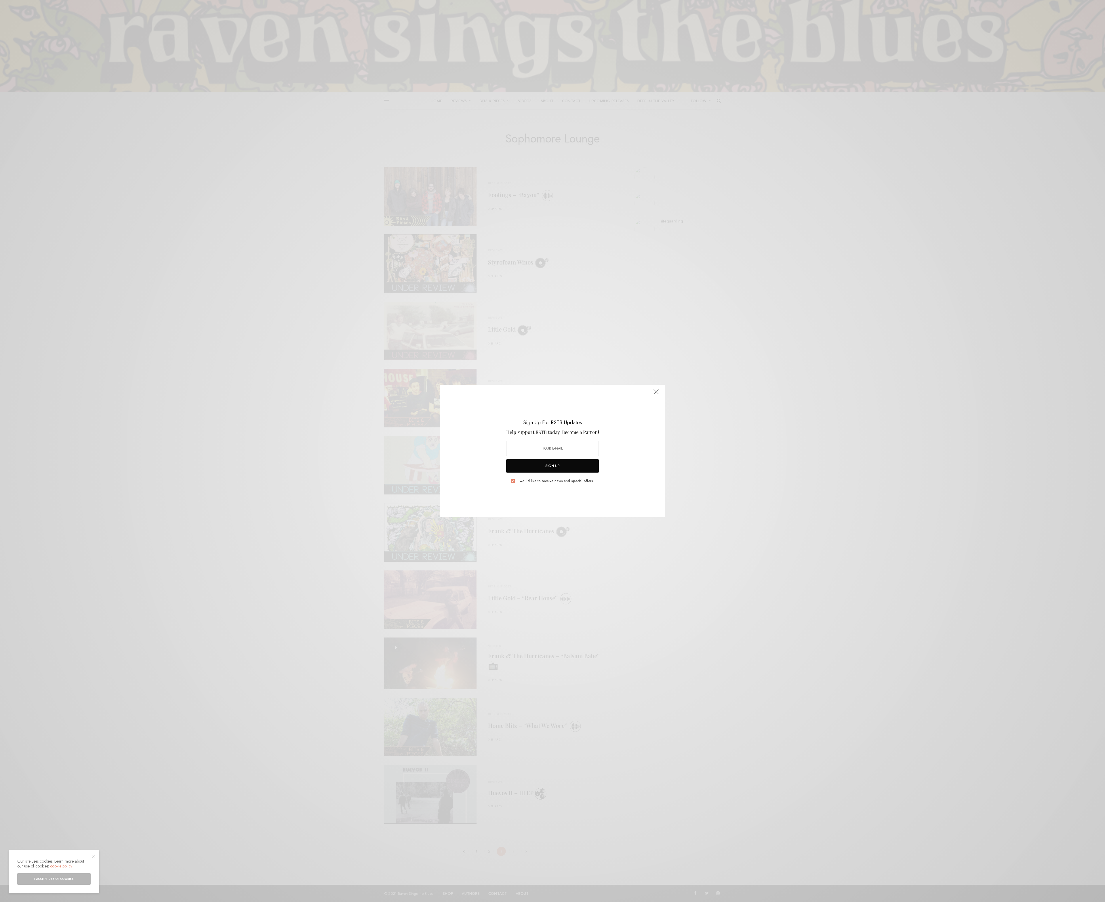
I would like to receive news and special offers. (556, 481)
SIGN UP (552, 466)
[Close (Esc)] (656, 394)
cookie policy (61, 866)
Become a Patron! (580, 432)
